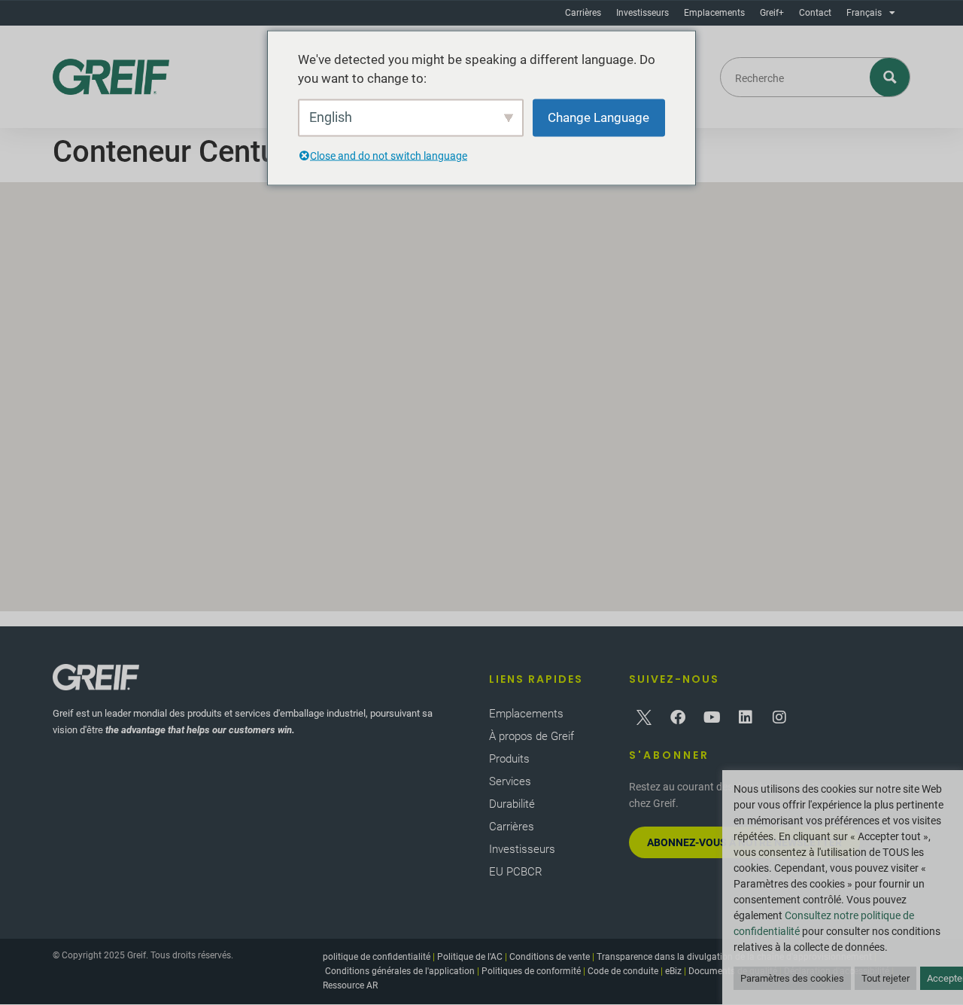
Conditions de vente (549, 957)
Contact (815, 13)
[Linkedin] (746, 717)
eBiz (673, 971)
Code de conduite (623, 971)
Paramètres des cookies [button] (792, 978)
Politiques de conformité (531, 971)
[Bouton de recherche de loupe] (890, 77)
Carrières (583, 13)
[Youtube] (712, 717)
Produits (509, 759)
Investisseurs (642, 13)
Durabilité (512, 804)
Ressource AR (350, 985)
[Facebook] (678, 717)
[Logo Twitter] (644, 717)
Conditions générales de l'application (400, 971)
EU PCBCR (515, 872)
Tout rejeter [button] (885, 978)
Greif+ (772, 13)
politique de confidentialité (376, 957)
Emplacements (714, 13)
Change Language (598, 116)
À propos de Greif (531, 736)
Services (510, 781)
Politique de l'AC (470, 957)
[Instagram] (779, 717)
